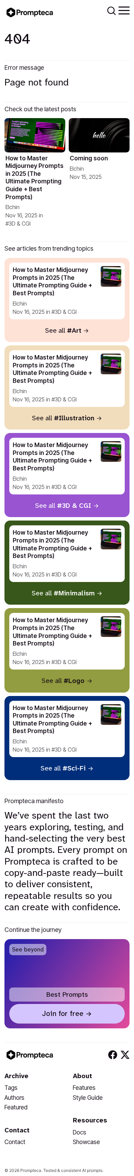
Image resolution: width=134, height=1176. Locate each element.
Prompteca (30, 1170)
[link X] (125, 1054)
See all (63, 330)
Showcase (86, 1141)
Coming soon (89, 158)
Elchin (12, 207)
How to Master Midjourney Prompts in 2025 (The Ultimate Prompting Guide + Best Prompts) (34, 178)
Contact (14, 1141)
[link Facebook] (112, 1054)
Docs (79, 1132)
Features (84, 1087)
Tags (11, 1087)
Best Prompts (67, 994)
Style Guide (88, 1097)
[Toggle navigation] (124, 10)
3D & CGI (20, 223)
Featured (15, 1107)
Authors (14, 1097)
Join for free (62, 1013)
